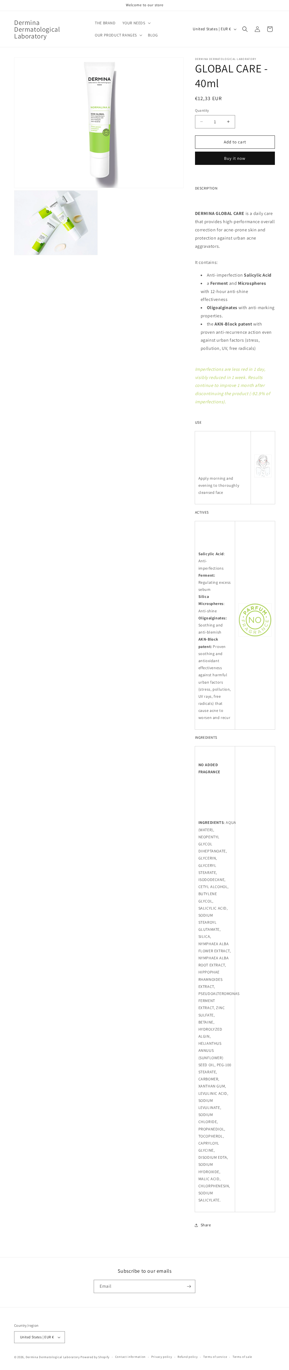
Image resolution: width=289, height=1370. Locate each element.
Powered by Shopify (95, 1357)
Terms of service (215, 1357)
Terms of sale (242, 1357)
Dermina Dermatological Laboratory (53, 1357)
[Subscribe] (189, 1286)
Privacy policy (161, 1357)
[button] (136, 23)
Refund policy (188, 1357)
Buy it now (235, 158)
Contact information (130, 1357)
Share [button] (206, 1224)
